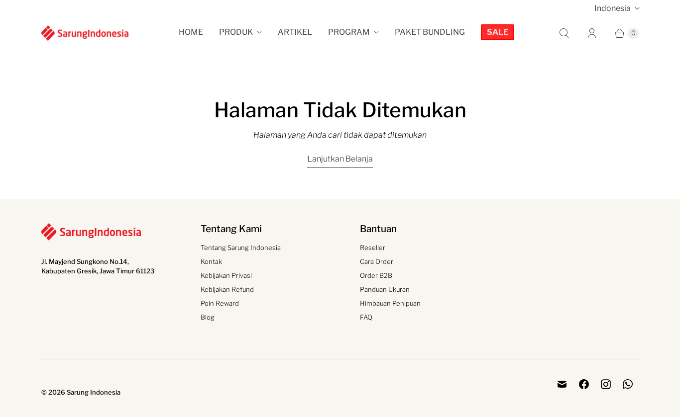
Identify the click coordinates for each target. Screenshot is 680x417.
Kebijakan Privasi (226, 275)
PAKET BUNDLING (430, 32)
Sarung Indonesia (93, 392)
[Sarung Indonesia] (84, 32)
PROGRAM (349, 32)
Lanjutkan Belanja (340, 159)
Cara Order (376, 261)
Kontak (211, 261)
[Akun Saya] (592, 33)
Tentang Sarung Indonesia (241, 247)
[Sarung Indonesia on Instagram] (606, 384)
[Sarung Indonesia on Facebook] (584, 384)
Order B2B (376, 275)
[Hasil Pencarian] (564, 33)
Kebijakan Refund (227, 289)
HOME (191, 32)
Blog (208, 317)
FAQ (366, 317)
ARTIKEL (295, 32)
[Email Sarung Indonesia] (562, 384)
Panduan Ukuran (385, 289)
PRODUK (236, 32)
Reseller (372, 247)
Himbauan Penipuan (390, 303)
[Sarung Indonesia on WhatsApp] (628, 384)
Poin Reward (220, 303)
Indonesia (612, 8)
